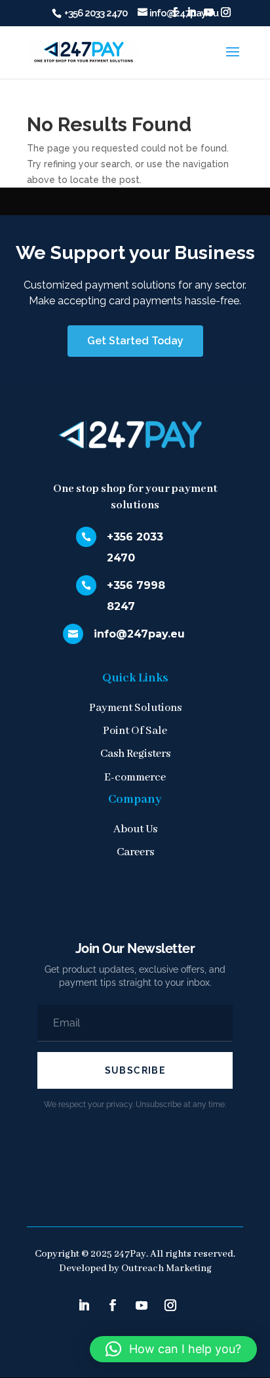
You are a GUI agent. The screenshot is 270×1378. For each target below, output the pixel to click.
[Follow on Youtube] (141, 1305)
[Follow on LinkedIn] (84, 1305)
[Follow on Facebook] (113, 1305)
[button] (173, 1349)
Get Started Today (135, 340)
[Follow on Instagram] (170, 1305)
